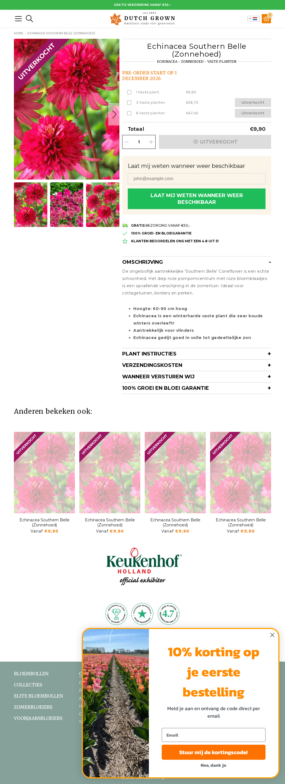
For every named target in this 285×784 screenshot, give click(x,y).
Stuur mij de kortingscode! (213, 752)
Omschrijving (142, 262)
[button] (113, 114)
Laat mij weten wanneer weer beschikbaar (197, 198)
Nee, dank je (213, 765)
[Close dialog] (272, 635)
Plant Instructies (149, 354)
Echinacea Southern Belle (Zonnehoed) (44, 522)
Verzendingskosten (152, 365)
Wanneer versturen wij (158, 377)
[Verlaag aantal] (126, 142)
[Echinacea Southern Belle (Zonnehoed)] (44, 472)
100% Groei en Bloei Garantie (165, 388)
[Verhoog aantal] (151, 142)
